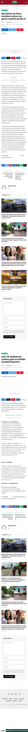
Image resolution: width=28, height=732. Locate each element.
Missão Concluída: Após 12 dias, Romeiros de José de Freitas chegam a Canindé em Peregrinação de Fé (13, 579)
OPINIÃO (15, 700)
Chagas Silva (9, 22)
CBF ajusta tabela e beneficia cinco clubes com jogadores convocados (20, 176)
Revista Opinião (22, 704)
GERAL (10, 698)
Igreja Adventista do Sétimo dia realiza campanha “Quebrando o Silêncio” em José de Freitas (13, 216)
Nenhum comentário (17, 24)
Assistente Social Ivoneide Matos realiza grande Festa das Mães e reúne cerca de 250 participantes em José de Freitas (13, 263)
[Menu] (2, 2)
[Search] (26, 2)
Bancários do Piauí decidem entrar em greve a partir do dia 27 (20, 517)
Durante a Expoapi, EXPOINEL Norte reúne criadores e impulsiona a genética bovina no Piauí (13, 287)
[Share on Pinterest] (19, 29)
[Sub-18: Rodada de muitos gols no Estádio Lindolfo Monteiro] (14, 384)
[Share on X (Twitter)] (12, 29)
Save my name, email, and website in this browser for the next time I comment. (14, 331)
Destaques (4, 10)
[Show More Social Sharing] (25, 29)
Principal (5, 698)
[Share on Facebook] (5, 29)
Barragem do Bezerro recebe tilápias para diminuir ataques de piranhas (7, 517)
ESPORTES (8, 700)
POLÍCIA (16, 698)
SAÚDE (20, 700)
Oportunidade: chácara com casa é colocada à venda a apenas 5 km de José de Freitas (14, 240)
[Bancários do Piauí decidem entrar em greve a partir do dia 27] (14, 41)
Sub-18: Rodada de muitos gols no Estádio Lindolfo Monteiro (8, 175)
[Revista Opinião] (14, 2)
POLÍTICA (21, 698)
